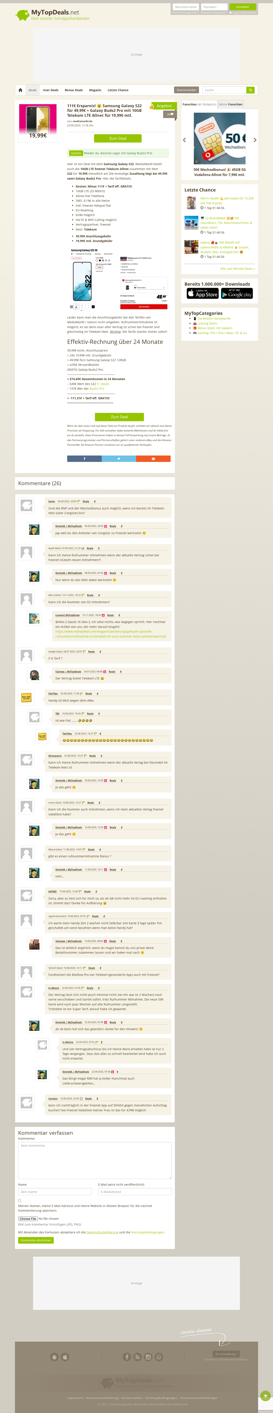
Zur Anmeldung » (226, 1354)
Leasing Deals (207, 323)
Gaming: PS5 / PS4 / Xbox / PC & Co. (222, 333)
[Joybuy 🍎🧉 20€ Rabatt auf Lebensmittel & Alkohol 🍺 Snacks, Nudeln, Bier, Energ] (191, 247)
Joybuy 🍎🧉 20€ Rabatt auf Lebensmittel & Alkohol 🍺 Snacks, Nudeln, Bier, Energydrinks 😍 (224, 247)
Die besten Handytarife (214, 318)
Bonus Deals (74, 90)
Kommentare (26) (39, 483)
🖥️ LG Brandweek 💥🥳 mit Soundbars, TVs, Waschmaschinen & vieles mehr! (226, 223)
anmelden (242, 7)
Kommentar (26, 1138)
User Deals (50, 90)
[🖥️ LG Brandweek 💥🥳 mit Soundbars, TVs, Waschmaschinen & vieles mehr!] (191, 223)
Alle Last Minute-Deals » (238, 269)
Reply (86, 501)
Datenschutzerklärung (102, 1232)
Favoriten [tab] (199, 104)
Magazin (95, 90)
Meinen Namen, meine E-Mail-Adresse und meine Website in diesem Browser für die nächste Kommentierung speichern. (85, 1208)
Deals (32, 90)
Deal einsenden (186, 90)
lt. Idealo (103, 384)
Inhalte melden (131, 1398)
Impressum (75, 1398)
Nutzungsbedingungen (147, 1232)
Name (22, 1184)
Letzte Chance (118, 90)
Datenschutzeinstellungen (199, 1398)
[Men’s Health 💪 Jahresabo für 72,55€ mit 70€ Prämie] (191, 203)
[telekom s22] (38, 122)
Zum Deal (117, 138)
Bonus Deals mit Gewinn (214, 328)
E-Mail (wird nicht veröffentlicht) (121, 1184)
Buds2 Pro (97, 388)
